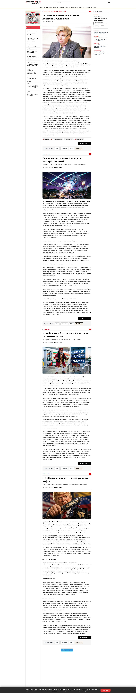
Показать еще (67, 650)
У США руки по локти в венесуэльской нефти (32, 45)
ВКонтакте (64, 148)
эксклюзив (46, 139)
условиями (54, 691)
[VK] (105, 2)
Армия (66, 7)
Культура (81, 7)
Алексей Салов (58, 167)
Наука (94, 7)
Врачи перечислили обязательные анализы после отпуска (32, 94)
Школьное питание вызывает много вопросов (31, 80)
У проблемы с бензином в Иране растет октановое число (32, 40)
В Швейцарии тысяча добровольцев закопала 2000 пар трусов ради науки (32, 64)
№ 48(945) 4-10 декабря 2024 (58, 11)
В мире (62, 7)
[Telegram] (101, 2)
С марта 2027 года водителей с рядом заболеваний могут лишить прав (31, 72)
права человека (69, 139)
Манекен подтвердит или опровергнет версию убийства (32, 58)
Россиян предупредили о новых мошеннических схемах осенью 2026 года (32, 87)
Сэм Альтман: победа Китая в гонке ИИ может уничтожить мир (32, 51)
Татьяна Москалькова (56, 139)
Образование (88, 7)
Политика (42, 7)
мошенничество (79, 139)
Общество (56, 7)
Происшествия (73, 7)
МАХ (71, 148)
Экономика (49, 7)
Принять (105, 690)
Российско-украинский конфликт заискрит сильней (32, 33)
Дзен (57, 148)
